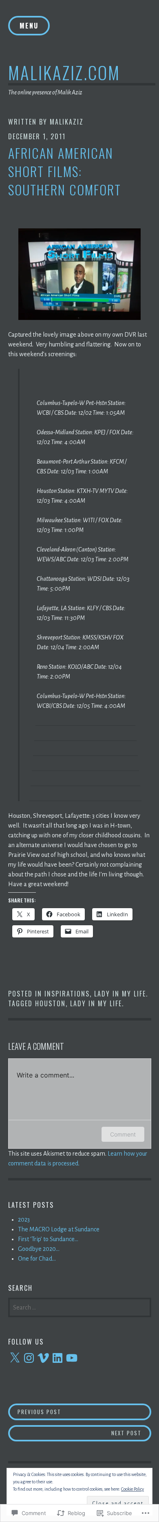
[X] (14, 1357)
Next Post (75, 1432)
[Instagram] (28, 1357)
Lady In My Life (120, 994)
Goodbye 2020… (39, 1249)
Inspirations (67, 994)
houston (50, 1003)
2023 (24, 1219)
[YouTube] (71, 1357)
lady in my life (96, 1003)
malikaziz (67, 122)
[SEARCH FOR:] (79, 1307)
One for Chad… (37, 1258)
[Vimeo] (43, 1357)
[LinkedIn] (57, 1357)
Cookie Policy (132, 1489)
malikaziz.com (64, 72)
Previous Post (35, 1411)
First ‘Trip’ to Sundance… (48, 1239)
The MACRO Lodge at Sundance (58, 1229)
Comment (123, 1134)
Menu (29, 26)
